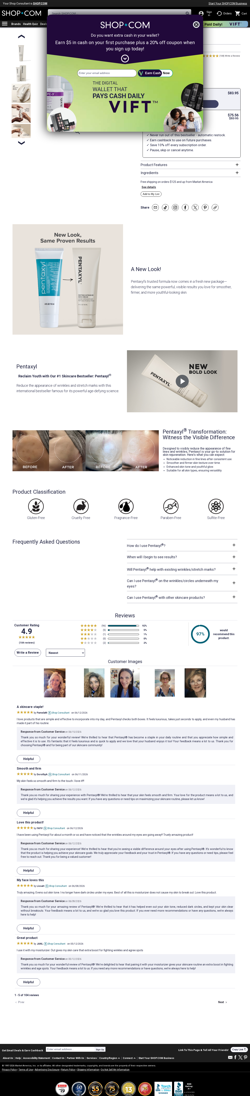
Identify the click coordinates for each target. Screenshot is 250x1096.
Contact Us (58, 1058)
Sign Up (100, 1049)
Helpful (28, 759)
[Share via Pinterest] (205, 208)
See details (149, 187)
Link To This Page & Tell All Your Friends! (203, 1050)
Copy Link (239, 1049)
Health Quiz (30, 24)
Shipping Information (88, 1069)
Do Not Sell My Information (115, 1069)
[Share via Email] (155, 208)
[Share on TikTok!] (165, 208)
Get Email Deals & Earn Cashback (22, 1050)
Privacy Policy (9, 1069)
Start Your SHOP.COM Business (228, 3)
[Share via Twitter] (195, 208)
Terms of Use (26, 1069)
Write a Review (232, 56)
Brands (16, 24)
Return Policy (68, 1069)
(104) (221, 56)
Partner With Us (75, 1058)
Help (18, 1058)
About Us (8, 1058)
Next (223, 1002)
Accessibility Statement (36, 1058)
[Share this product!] (215, 208)
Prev (19, 1002)
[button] (110, 1058)
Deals (43, 24)
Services (92, 1058)
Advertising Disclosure (47, 1069)
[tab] (191, 165)
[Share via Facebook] (185, 208)
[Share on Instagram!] (175, 208)
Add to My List (151, 194)
